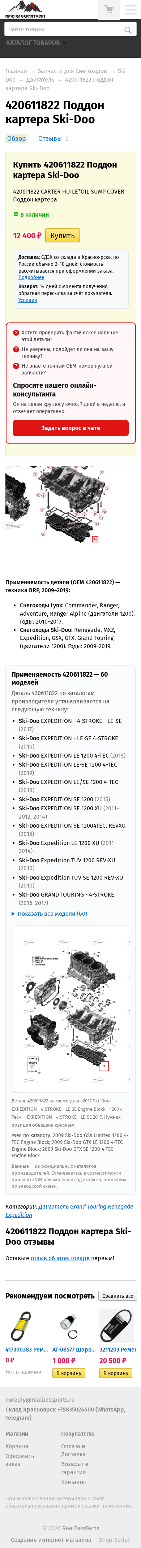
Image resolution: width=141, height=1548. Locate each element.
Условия (27, 300)
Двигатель (40, 79)
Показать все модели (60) (52, 913)
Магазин (16, 1433)
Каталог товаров (33, 43)
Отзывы (50, 139)
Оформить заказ (19, 1460)
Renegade (120, 1206)
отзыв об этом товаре (60, 1258)
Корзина (17, 1446)
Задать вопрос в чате (71, 428)
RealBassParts (80, 1528)
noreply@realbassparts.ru (39, 1399)
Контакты (73, 1482)
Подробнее (31, 277)
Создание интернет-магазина (51, 1539)
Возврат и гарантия (75, 1468)
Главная (16, 71)
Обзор (16, 139)
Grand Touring (88, 1206)
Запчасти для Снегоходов (72, 71)
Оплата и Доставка (73, 1450)
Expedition (18, 1214)
